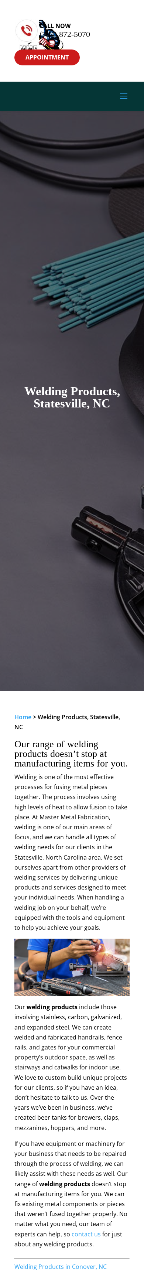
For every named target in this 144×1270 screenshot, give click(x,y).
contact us (86, 1234)
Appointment (47, 57)
